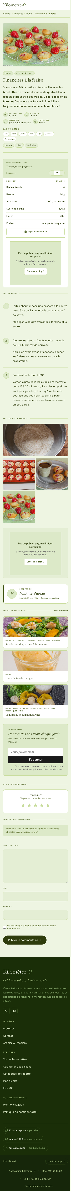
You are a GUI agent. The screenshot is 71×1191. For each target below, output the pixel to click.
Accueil (7, 13)
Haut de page (55, 1161)
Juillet (22, 134)
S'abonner (36, 759)
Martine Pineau (32, 593)
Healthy (8, 145)
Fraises (10, 223)
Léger (19, 145)
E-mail (7, 906)
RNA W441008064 (52, 1170)
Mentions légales (13, 1104)
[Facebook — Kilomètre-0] (14, 1011)
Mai (39, 134)
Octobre (48, 134)
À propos (8, 1028)
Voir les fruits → (61, 610)
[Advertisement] (35, 263)
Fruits (29, 13)
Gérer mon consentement (39, 1186)
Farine (9, 215)
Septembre (9, 139)
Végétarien (31, 145)
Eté (6, 134)
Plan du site (10, 1081)
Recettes (18, 13)
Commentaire (11, 845)
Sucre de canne (15, 208)
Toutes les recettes (15, 1059)
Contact (8, 1036)
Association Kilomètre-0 (22, 1170)
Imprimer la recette (37, 231)
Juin (31, 134)
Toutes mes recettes (50, 598)
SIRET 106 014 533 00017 (37, 1178)
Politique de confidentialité (20, 1112)
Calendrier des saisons (17, 1066)
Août (14, 134)
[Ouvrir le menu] (65, 5)
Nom (6, 888)
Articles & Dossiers (15, 1043)
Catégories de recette (17, 1073)
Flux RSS (8, 1088)
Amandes (11, 201)
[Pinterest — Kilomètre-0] (6, 1011)
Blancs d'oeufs (14, 187)
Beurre (10, 194)
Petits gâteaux (24, 73)
